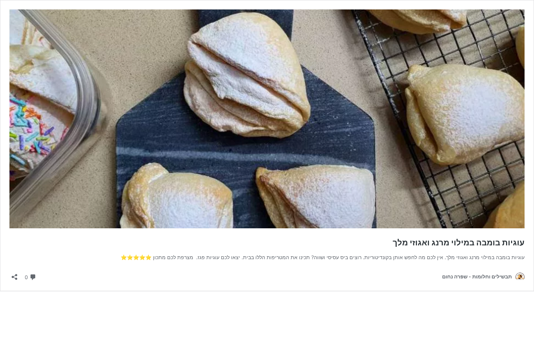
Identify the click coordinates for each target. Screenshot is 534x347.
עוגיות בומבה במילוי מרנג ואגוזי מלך (459, 242)
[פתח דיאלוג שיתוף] (14, 274)
